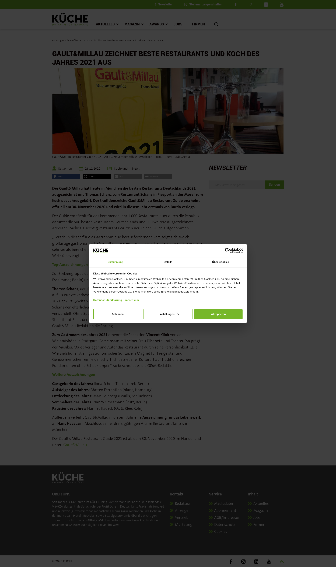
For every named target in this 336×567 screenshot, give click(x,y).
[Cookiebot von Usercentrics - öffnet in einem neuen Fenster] (227, 250)
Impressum (131, 299)
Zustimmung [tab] (115, 261)
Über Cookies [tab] (220, 261)
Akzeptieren (218, 314)
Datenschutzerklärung (107, 299)
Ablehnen (118, 314)
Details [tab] (168, 261)
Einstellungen (166, 314)
